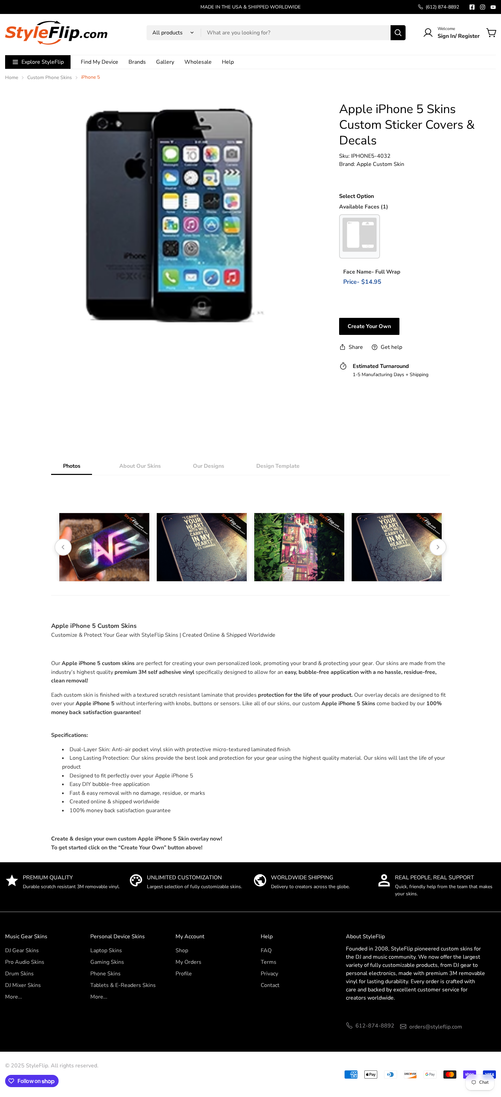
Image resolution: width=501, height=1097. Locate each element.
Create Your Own (369, 326)
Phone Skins (105, 973)
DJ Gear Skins (22, 950)
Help (228, 62)
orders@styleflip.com (435, 1027)
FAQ (266, 950)
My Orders (188, 962)
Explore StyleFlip (42, 62)
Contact (270, 985)
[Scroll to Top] (488, 1060)
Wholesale (198, 62)
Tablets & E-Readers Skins (123, 985)
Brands (137, 62)
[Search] (398, 32)
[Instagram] (482, 7)
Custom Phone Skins (49, 77)
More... (13, 997)
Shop (182, 950)
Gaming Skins (107, 962)
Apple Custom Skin (380, 164)
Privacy (269, 973)
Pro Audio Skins (24, 962)
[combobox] (276, 32)
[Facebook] (472, 7)
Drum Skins (19, 973)
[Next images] (437, 547)
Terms (268, 962)
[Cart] (492, 33)
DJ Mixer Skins (23, 985)
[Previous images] (63, 547)
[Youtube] (493, 7)
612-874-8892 (374, 1026)
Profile (184, 973)
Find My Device (99, 62)
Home (11, 77)
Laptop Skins (106, 950)
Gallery (165, 62)
